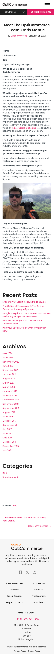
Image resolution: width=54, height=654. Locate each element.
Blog (5, 472)
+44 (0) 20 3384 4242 (27, 618)
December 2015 (11, 446)
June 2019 (8, 416)
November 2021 (10, 370)
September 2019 (11, 408)
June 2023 (8, 357)
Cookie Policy (34, 651)
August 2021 (9, 378)
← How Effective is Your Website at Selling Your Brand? (24, 519)
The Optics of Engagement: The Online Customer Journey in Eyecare (23, 308)
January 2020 (10, 395)
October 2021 (9, 374)
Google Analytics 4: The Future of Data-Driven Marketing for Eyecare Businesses (27, 315)
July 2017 (7, 429)
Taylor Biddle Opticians (24, 127)
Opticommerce (19, 35)
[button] (23, 12)
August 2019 (9, 412)
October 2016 (9, 441)
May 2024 (8, 353)
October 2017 (9, 420)
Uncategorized (10, 477)
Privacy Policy (20, 651)
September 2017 (11, 425)
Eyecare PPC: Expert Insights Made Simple (24, 301)
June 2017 (8, 433)
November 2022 (11, 361)
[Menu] (47, 4)
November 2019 (11, 404)
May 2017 (7, 437)
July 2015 (7, 450)
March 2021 (8, 382)
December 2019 (11, 399)
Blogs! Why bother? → (39, 525)
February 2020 (10, 391)
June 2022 (8, 365)
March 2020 (9, 387)
